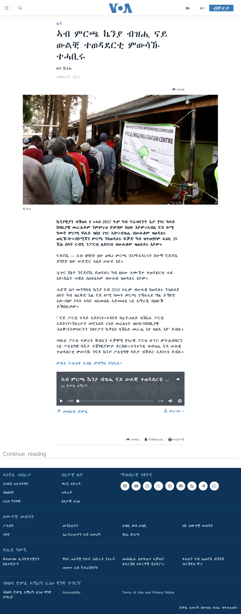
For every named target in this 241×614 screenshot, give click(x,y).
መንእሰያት (70, 526)
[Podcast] (169, 486)
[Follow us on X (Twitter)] (158, 486)
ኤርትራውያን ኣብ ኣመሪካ (81, 534)
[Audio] (202, 8)
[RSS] (191, 486)
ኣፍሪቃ (67, 492)
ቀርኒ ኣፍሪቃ (71, 484)
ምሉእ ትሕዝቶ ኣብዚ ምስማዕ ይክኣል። (89, 363)
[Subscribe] (180, 486)
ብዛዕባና (8, 492)
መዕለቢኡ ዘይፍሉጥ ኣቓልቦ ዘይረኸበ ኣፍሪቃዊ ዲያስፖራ (143, 561)
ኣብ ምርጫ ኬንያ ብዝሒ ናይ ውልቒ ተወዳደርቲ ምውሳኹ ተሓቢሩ (131, 379)
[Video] (188, 8)
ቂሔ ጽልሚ (131, 534)
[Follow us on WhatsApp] (214, 486)
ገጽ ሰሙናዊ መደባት (197, 526)
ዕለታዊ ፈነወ (71, 501)
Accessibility (71, 592)
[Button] (178, 89)
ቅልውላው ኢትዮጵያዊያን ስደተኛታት (21, 561)
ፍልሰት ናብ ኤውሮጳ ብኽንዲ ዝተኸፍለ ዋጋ (203, 561)
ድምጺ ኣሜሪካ (76, 386)
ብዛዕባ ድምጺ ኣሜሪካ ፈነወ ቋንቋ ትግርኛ (27, 594)
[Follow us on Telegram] (203, 486)
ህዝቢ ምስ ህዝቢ (134, 526)
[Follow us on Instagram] (147, 486)
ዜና (59, 23)
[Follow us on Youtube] (136, 486)
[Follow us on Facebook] (124, 486)
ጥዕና (6, 534)
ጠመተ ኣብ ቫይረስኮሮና (80, 568)
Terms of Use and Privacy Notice (148, 592)
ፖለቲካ (8, 526)
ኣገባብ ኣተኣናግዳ (15, 484)
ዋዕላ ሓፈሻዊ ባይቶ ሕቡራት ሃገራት (89, 559)
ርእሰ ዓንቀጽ (12, 501)
